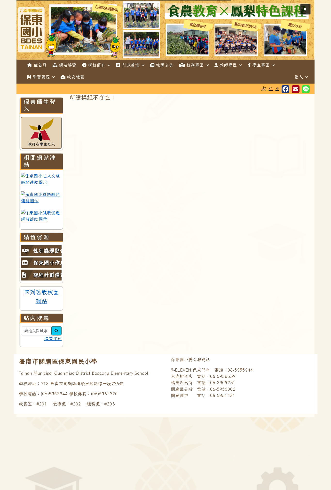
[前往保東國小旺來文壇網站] (41, 179)
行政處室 (131, 65)
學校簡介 (96, 65)
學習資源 (41, 77)
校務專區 (195, 65)
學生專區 (261, 65)
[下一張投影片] (303, 30)
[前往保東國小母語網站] (41, 197)
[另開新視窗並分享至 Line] (306, 89)
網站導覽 (67, 65)
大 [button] (263, 88)
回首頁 (40, 65)
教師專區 (228, 65)
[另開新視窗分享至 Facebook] (285, 89)
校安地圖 (75, 77)
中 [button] (271, 88)
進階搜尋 (53, 338)
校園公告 (164, 65)
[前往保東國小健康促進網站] (41, 216)
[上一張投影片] (28, 30)
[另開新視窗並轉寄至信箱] (295, 89)
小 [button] (277, 89)
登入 (298, 77)
